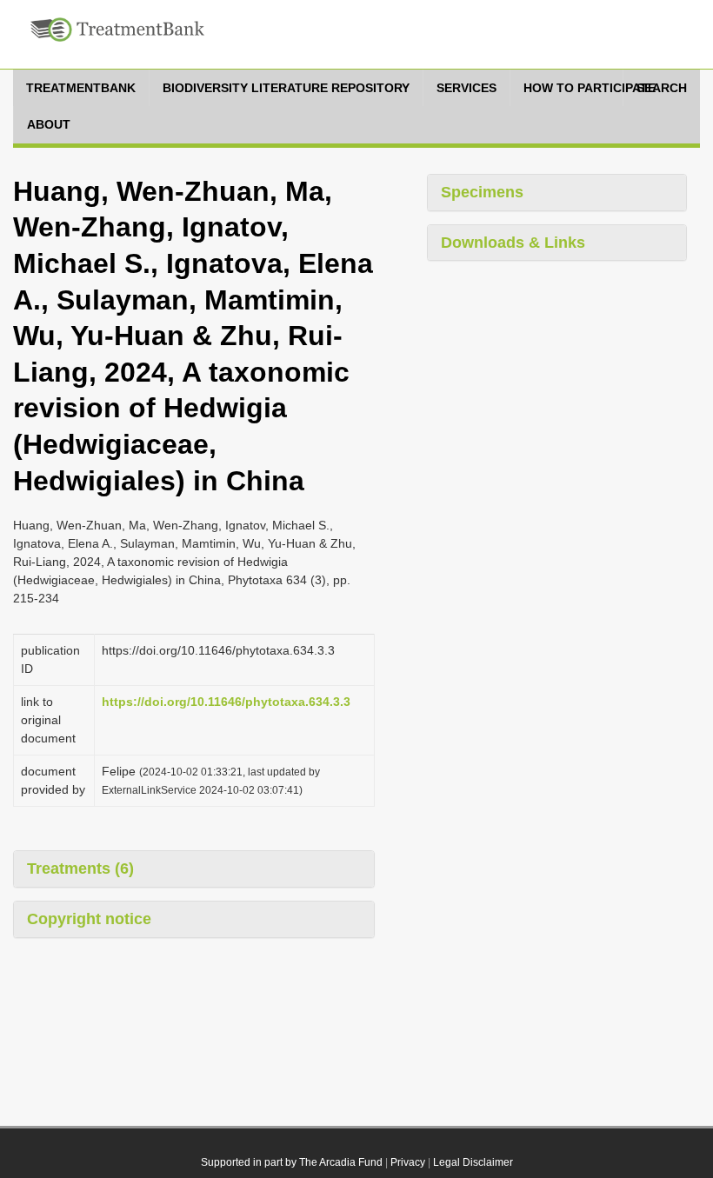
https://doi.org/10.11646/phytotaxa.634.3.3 (226, 702)
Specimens (482, 192)
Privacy (407, 1162)
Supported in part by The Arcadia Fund (292, 1162)
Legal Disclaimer (473, 1162)
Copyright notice (89, 919)
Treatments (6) (80, 868)
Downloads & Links (513, 242)
